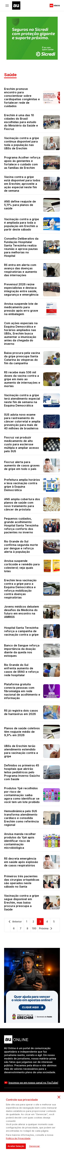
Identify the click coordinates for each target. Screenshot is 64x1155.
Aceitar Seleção (16, 1146)
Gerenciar (34, 1146)
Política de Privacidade (18, 1138)
